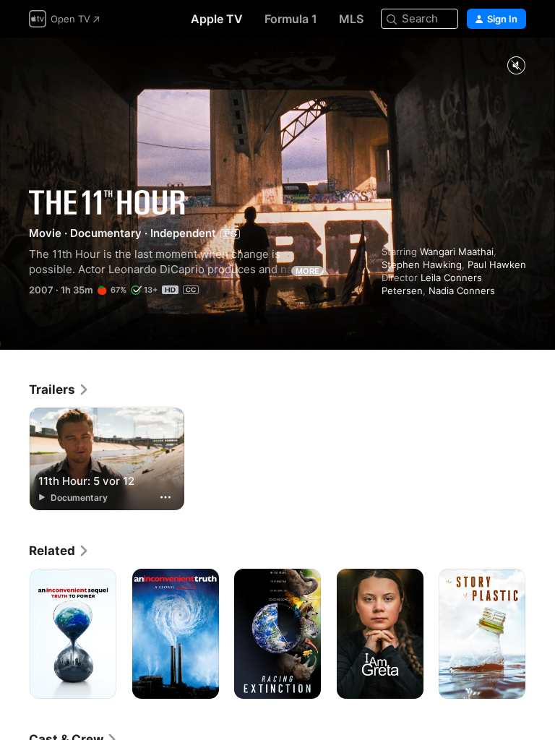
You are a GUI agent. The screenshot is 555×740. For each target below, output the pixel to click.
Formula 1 (290, 19)
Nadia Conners (462, 290)
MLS (351, 19)
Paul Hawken (497, 264)
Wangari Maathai (457, 251)
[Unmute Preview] (516, 66)
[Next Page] (540, 634)
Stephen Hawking (422, 264)
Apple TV (217, 19)
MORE (307, 271)
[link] (59, 389)
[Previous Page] (14, 634)
